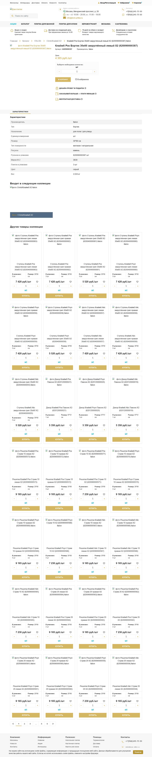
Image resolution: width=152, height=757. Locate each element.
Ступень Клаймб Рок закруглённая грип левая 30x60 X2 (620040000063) (26, 267)
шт (77, 67)
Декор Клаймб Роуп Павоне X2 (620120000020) (92, 408)
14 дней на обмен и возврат (93, 30)
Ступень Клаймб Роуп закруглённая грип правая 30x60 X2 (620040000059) (25, 338)
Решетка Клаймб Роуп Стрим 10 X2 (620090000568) (59, 549)
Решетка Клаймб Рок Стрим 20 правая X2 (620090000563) (92, 618)
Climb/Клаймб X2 (54, 41)
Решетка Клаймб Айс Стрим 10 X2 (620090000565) (25, 618)
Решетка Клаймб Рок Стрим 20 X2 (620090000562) (126, 618)
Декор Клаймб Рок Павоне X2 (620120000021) (59, 408)
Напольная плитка (72, 740)
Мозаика (105, 24)
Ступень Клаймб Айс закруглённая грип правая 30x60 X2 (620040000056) (126, 338)
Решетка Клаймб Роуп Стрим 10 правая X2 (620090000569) (26, 549)
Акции (13, 24)
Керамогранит (89, 24)
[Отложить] (37, 282)
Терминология (98, 740)
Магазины (14, 3)
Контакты (62, 3)
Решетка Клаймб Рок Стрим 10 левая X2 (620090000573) (25, 480)
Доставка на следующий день (59, 30)
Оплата (44, 3)
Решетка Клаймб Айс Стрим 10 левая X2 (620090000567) (92, 549)
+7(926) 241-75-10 (134, 11)
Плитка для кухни (68, 24)
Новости (53, 3)
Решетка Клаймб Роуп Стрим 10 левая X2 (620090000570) (126, 480)
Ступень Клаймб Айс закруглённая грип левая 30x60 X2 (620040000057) (92, 338)
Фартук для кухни (72, 747)
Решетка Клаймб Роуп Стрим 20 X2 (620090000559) (92, 687)
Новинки (41, 740)
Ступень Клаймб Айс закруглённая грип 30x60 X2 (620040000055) (25, 410)
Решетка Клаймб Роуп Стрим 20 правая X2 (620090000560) (59, 687)
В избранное (83, 79)
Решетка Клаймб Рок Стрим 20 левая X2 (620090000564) (59, 618)
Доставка (36, 3)
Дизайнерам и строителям (126, 30)
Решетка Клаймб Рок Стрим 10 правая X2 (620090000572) (59, 480)
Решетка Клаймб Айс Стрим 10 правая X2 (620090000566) (126, 549)
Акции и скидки (21, 30)
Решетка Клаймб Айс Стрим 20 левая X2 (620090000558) (126, 687)
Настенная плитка (72, 743)
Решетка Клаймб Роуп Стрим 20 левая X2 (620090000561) (26, 687)
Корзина (137, 3)
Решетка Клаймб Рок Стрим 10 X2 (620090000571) (92, 480)
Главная (13, 41)
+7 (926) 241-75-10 (134, 741)
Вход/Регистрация (108, 3)
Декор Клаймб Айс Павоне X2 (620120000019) (126, 408)
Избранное (124, 3)
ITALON (38, 41)
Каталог (25, 24)
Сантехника (121, 24)
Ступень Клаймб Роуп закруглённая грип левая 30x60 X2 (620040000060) (126, 267)
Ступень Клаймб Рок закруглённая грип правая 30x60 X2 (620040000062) (59, 267)
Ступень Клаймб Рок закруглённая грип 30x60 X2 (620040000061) (92, 267)
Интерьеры (25, 3)
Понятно (138, 752)
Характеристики (20, 112)
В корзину (63, 79)
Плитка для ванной (44, 24)
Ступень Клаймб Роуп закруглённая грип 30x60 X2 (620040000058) (59, 338)
